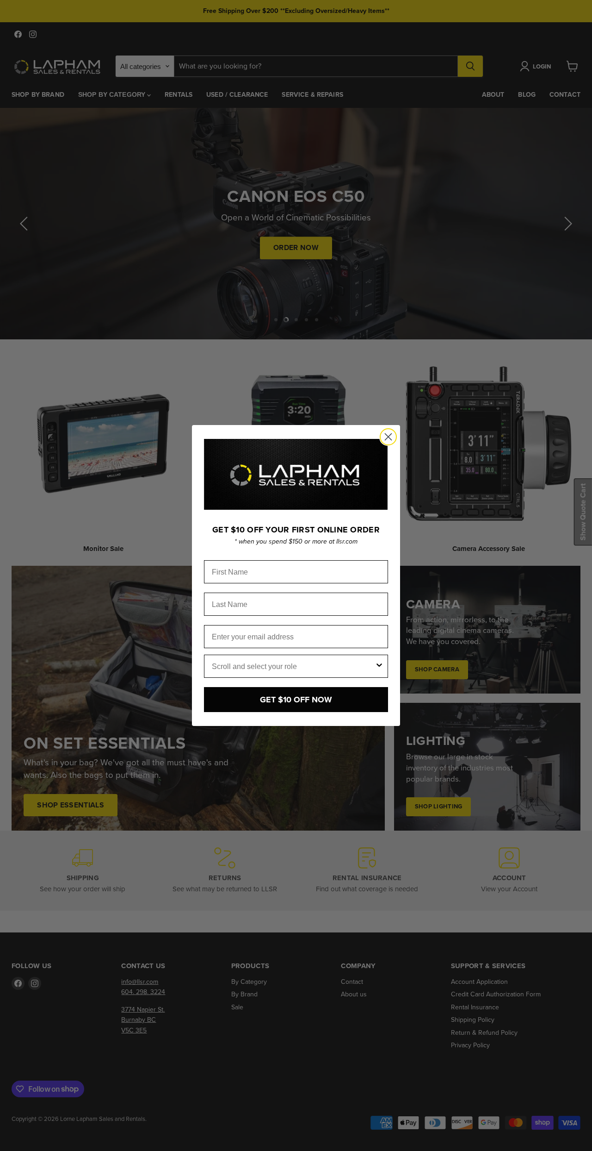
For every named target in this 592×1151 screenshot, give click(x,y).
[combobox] (293, 666)
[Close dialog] (388, 437)
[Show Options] (379, 666)
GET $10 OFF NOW (296, 700)
